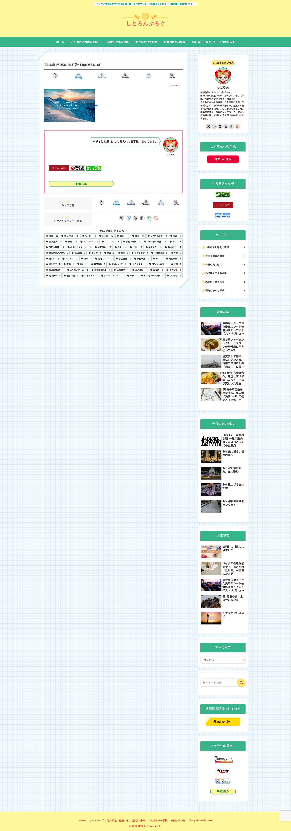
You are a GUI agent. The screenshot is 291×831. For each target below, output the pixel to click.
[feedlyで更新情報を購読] (231, 126)
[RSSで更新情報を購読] (155, 218)
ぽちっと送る (223, 159)
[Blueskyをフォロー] (128, 218)
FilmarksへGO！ (223, 721)
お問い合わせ (178, 820)
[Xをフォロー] (121, 218)
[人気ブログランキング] (223, 759)
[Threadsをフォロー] (135, 218)
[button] (172, 75)
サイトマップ (97, 820)
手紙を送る (81, 184)
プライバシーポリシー (200, 820)
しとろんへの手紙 (158, 820)
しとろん (223, 87)
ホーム (82, 820)
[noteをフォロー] (142, 218)
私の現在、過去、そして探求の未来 (126, 820)
